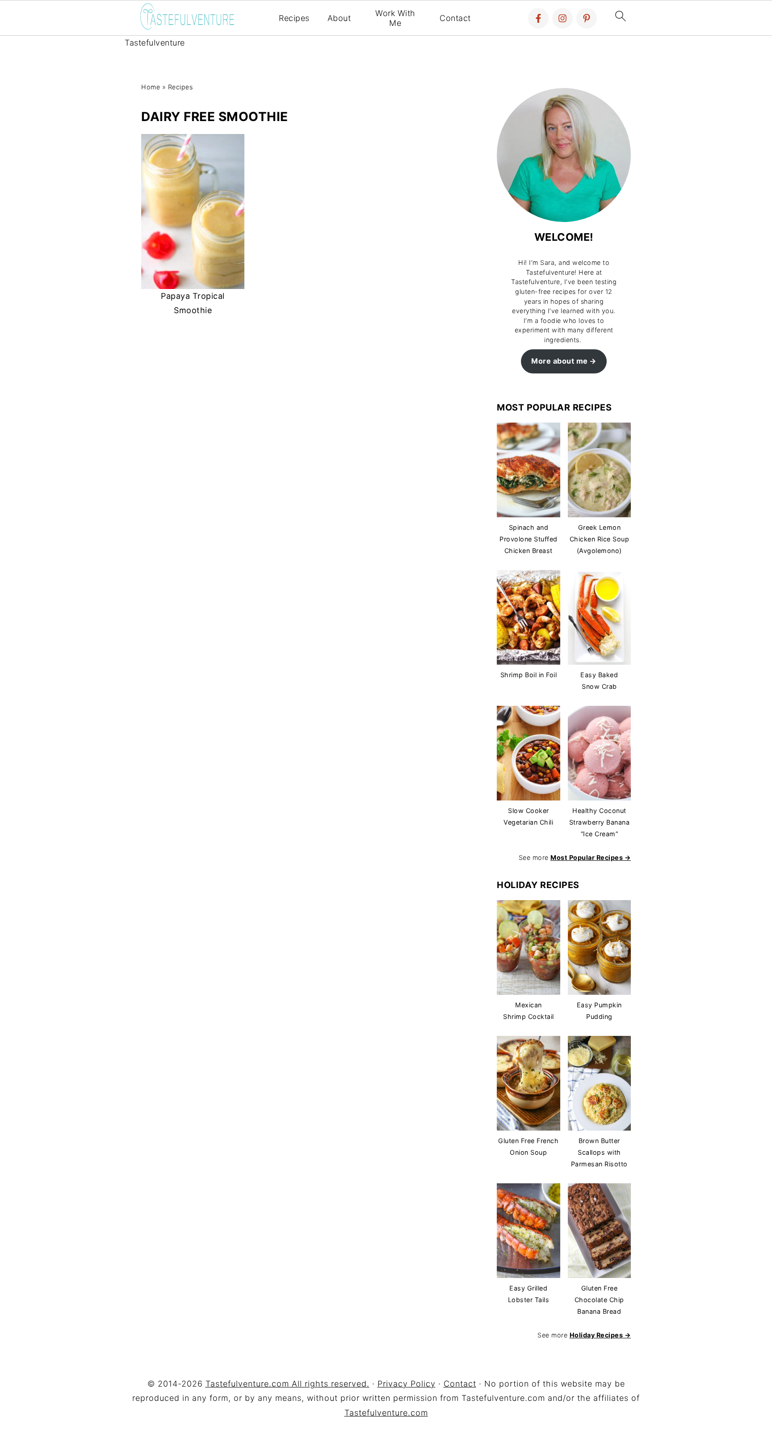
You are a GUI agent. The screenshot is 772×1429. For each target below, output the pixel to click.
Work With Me (395, 18)
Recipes (294, 18)
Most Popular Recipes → (590, 857)
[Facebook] (538, 18)
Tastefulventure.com (386, 1412)
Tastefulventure (155, 42)
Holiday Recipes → (600, 1335)
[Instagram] (562, 18)
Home (150, 87)
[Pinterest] (586, 18)
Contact (455, 18)
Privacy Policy (407, 1383)
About (339, 18)
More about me (559, 360)
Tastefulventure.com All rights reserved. (287, 1383)
